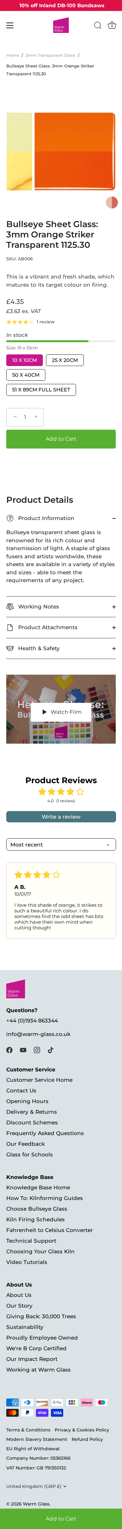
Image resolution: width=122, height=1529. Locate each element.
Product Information (41, 518)
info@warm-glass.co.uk (38, 1034)
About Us (19, 1295)
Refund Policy (87, 1439)
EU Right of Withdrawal (32, 1449)
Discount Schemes (32, 1122)
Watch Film (65, 712)
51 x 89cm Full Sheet (41, 390)
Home (12, 55)
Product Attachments (47, 627)
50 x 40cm (25, 375)
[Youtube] (23, 1049)
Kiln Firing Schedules (35, 1219)
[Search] (98, 26)
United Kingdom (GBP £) (33, 1486)
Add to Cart (61, 1519)
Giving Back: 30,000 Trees (41, 1316)
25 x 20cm (65, 360)
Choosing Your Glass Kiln (40, 1251)
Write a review (61, 817)
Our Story (19, 1306)
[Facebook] (9, 1049)
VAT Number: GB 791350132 (36, 1468)
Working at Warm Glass (38, 1370)
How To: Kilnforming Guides (44, 1198)
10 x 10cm (24, 360)
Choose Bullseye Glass (36, 1209)
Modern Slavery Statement (36, 1439)
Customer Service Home (39, 1080)
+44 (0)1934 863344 (32, 1020)
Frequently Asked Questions (45, 1133)
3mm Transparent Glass (50, 55)
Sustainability (24, 1327)
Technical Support (31, 1241)
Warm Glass (36, 1504)
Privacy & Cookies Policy (82, 1430)
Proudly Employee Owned (42, 1338)
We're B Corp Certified (36, 1348)
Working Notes (38, 606)
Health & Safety (38, 648)
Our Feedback (25, 1144)
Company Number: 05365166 (38, 1458)
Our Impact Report (32, 1359)
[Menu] (10, 25)
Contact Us (21, 1090)
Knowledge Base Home (38, 1187)
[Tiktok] (51, 1049)
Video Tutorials (26, 1262)
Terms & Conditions (28, 1430)
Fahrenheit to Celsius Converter (49, 1230)
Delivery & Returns (31, 1112)
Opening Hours (27, 1101)
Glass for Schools (29, 1154)
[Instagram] (37, 1049)
